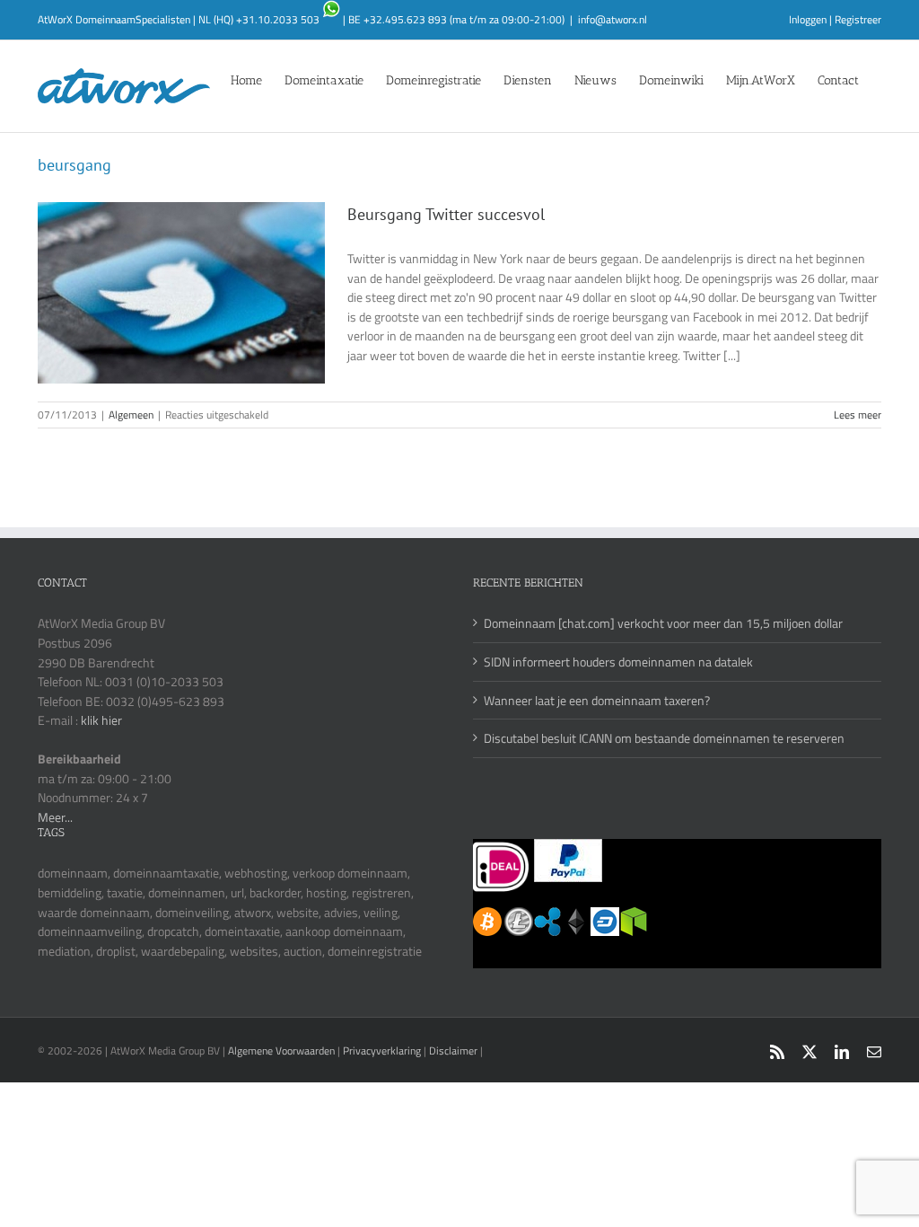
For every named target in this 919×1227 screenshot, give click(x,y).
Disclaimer (453, 1050)
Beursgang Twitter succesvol (446, 214)
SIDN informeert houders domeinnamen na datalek (618, 661)
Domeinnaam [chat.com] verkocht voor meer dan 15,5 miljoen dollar (663, 623)
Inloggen (808, 19)
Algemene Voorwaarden (282, 1050)
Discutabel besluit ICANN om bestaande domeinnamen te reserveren (664, 737)
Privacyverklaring (382, 1050)
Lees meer (857, 414)
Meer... (55, 817)
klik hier (101, 720)
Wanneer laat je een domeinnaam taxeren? (597, 700)
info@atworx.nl (612, 19)
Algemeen (131, 414)
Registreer (858, 19)
